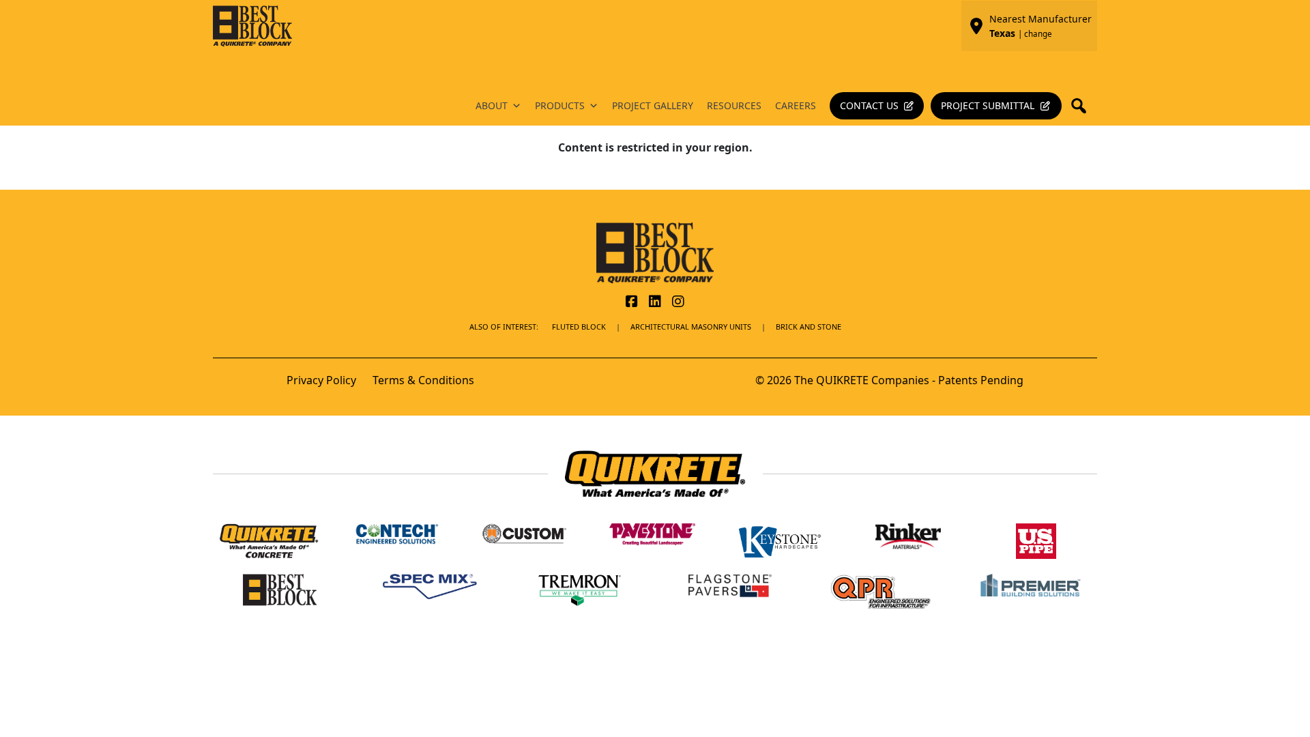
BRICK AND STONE (808, 326)
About (492, 105)
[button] (1082, 105)
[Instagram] (678, 302)
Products (560, 105)
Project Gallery (652, 105)
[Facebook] (632, 302)
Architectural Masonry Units (690, 326)
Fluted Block (579, 326)
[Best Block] (655, 251)
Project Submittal (987, 105)
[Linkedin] (655, 302)
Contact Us (869, 105)
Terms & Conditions (423, 380)
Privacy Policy (321, 380)
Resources (734, 105)
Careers (795, 105)
